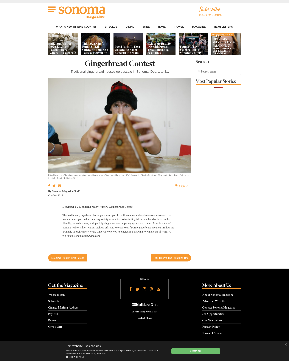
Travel (179, 26)
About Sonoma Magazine (217, 295)
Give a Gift (55, 327)
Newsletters (223, 26)
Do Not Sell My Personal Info (144, 311)
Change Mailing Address (63, 307)
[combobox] (218, 71)
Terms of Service (212, 333)
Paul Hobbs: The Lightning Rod (171, 258)
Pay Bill (53, 314)
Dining (130, 26)
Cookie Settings (145, 317)
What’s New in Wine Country (76, 26)
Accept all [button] (195, 351)
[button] (116, 357)
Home (162, 26)
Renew (52, 320)
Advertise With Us (213, 301)
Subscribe (54, 301)
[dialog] (144, 351)
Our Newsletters (212, 320)
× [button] (285, 345)
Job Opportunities (213, 314)
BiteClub (111, 26)
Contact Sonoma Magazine (218, 307)
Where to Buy (56, 295)
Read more (102, 353)
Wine (146, 26)
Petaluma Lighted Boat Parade (67, 258)
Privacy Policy (211, 327)
